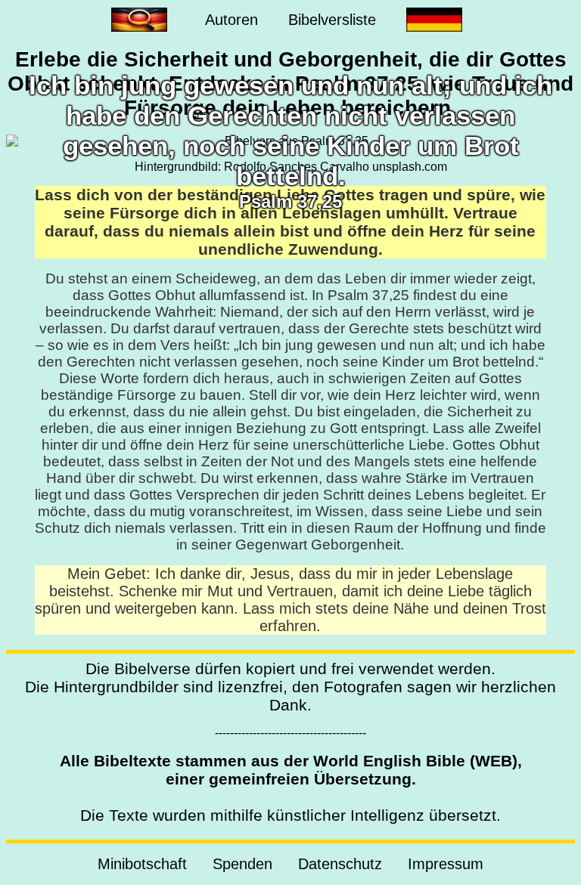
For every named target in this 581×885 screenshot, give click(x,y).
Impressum (445, 864)
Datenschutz (340, 864)
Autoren (231, 19)
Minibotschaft (142, 864)
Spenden (242, 864)
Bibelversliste (332, 19)
